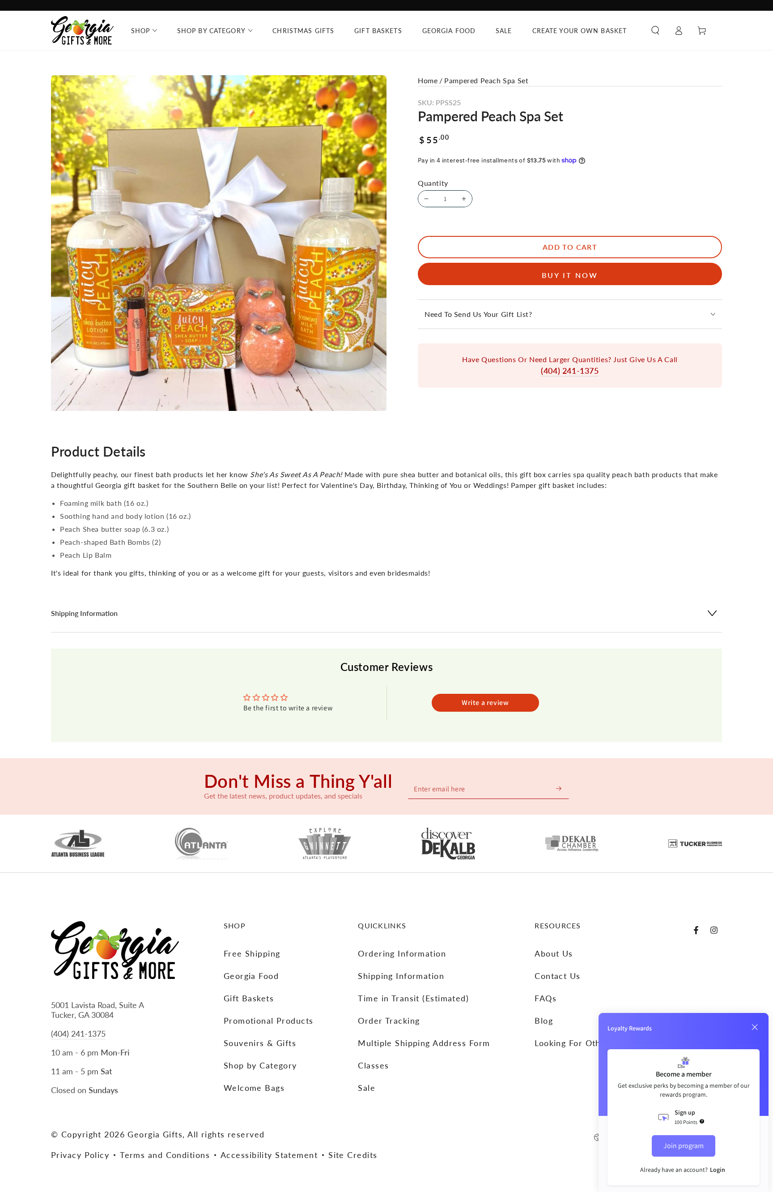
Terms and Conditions (165, 1155)
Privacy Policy (80, 1155)
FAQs (545, 998)
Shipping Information (401, 976)
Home (427, 80)
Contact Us (557, 976)
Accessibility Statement (269, 1155)
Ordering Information (402, 953)
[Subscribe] (559, 788)
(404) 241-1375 (570, 371)
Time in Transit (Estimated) (413, 998)
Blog (544, 1020)
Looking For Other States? (588, 1043)
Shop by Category (260, 1065)
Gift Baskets (249, 998)
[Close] (755, 1027)
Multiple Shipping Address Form (424, 1043)
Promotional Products (269, 1020)
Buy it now (570, 275)
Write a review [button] (485, 702)
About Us (554, 953)
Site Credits (352, 1155)
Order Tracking (389, 1020)
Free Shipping (252, 953)
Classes (373, 1065)
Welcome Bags (254, 1088)
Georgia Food (251, 976)
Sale (366, 1088)
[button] (655, 30)
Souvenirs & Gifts (260, 1043)
